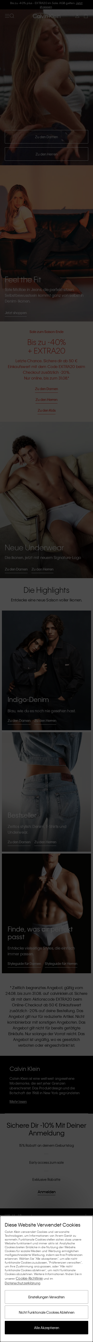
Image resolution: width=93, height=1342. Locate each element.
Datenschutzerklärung (22, 1283)
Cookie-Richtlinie (29, 1278)
